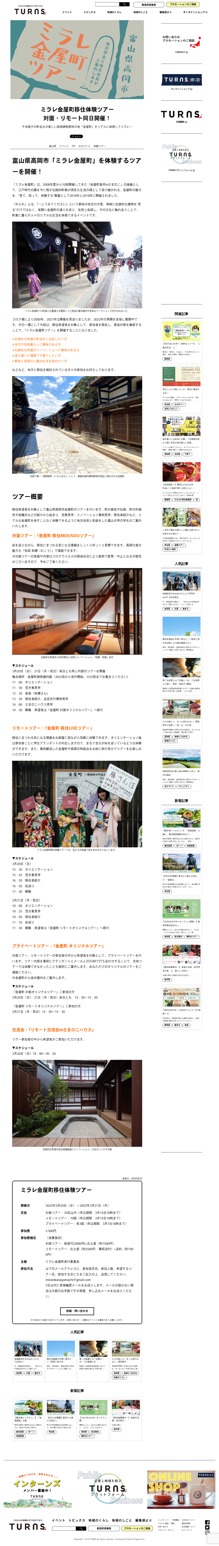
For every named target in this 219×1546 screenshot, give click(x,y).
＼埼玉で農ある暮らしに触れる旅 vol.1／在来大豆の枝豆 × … (181, 532)
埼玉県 (51, 1432)
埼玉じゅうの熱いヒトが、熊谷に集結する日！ (181, 391)
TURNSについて (188, 1520)
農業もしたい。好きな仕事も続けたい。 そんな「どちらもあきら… (93, 1426)
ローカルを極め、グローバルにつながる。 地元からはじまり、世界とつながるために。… (181, 398)
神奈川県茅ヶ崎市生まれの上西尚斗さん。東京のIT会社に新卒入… (28, 1426)
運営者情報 (186, 1523)
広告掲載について (188, 1527)
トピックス (76, 1520)
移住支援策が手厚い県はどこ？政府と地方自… (59, 1360)
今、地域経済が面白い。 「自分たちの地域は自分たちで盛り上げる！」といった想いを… (181, 603)
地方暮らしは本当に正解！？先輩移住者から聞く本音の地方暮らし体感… (181, 441)
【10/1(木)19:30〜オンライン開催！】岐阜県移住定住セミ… (181, 923)
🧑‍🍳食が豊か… (117, 1425)
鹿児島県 (20, 1432)
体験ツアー (100, 146)
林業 (186, 1025)
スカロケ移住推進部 (183, 500)
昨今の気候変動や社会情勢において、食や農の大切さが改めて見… (60, 1426)
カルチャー (179, 405)
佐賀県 (19, 1373)
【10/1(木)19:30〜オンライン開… (93, 1419)
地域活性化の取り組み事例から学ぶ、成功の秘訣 (181, 773)
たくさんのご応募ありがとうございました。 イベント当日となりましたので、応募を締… (181, 494)
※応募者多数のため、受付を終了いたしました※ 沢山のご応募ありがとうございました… (181, 539)
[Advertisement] (181, 243)
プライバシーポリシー (166, 1530)
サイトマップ (187, 1530)
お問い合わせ (163, 1527)
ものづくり (85, 146)
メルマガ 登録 (163, 1523)
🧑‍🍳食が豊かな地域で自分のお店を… (176, 975)
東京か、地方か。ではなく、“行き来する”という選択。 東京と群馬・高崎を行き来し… (181, 353)
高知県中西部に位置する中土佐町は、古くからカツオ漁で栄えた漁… (125, 1367)
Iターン (31, 1432)
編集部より (143, 1520)
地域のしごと (122, 1520)
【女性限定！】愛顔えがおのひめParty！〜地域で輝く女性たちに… (178, 486)
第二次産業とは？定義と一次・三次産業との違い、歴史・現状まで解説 (181, 682)
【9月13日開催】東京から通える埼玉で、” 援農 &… (180, 878)
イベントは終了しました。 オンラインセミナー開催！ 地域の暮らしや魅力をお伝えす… (181, 448)
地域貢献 (20, 1436)
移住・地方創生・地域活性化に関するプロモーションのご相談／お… (60, 1367)
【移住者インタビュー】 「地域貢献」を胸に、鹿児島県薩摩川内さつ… (181, 832)
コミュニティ (184, 787)
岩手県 (116, 1429)
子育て (187, 454)
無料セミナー (87, 1436)
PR (73, 146)
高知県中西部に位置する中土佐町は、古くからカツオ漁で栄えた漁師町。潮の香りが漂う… (181, 731)
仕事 (28, 1373)
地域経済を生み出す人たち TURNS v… (26, 1360)
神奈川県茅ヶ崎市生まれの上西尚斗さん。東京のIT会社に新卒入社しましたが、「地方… (181, 840)
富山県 (52, 146)
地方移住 (95, 1432)
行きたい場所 (170, 550)
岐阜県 (84, 1432)
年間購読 (175, 1520)
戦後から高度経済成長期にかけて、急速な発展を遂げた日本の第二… (93, 1367)
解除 (173, 1523)
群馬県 (167, 359)
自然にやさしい (171, 409)
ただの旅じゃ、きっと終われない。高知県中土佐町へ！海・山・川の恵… (181, 723)
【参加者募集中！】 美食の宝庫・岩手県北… (125, 1419)
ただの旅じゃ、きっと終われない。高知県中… (125, 1360)
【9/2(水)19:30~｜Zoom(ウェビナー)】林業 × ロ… (182, 1012)
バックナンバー (164, 1520)
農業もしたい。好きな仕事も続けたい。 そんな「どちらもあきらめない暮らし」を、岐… (181, 931)
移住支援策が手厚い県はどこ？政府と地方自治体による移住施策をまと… (181, 641)
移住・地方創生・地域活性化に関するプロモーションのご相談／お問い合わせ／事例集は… (181, 648)
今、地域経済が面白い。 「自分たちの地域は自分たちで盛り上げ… (28, 1367)
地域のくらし (119, 1378)
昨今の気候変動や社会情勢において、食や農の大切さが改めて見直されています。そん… (181, 885)
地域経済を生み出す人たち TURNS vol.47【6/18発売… (179, 595)
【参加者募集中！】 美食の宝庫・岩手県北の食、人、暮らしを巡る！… (181, 969)
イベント (64, 146)
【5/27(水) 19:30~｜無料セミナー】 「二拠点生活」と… (181, 346)
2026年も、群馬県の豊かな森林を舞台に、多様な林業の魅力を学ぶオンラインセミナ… (181, 1019)
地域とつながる (130, 1373)
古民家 (177, 454)
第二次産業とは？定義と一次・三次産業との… (91, 1360)
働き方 (37, 1373)
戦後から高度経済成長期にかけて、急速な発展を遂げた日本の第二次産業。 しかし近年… (181, 690)
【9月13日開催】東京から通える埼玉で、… (60, 1419)
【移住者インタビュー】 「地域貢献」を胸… (28, 1419)
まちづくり (169, 787)
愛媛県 (167, 500)
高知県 (116, 1373)
